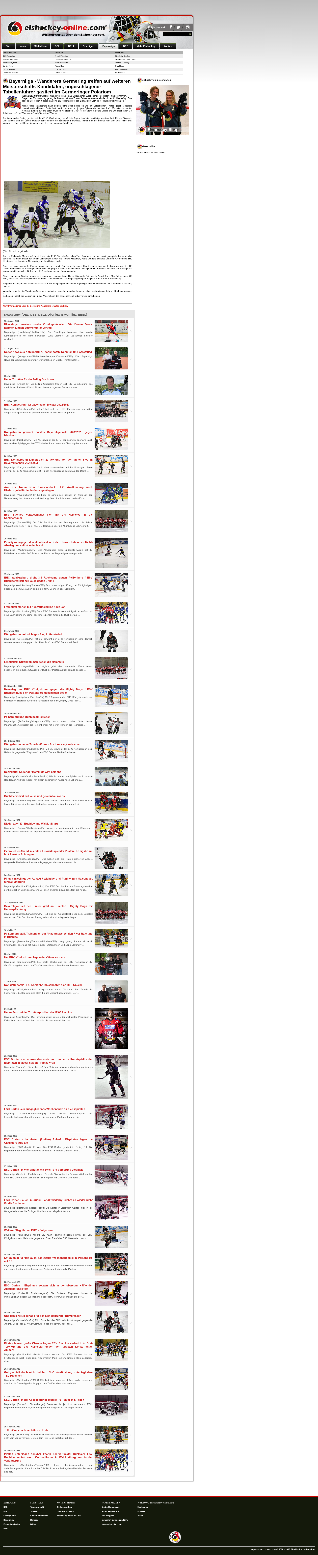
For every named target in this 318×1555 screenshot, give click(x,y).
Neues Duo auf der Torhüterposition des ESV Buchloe (38, 1012)
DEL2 (71, 46)
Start (8, 46)
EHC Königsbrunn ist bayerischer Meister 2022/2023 (37, 404)
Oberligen (88, 46)
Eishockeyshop (64, 1507)
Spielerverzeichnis (39, 1516)
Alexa (140, 1516)
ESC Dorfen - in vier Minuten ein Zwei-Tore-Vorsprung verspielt (43, 1169)
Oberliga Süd (9, 1516)
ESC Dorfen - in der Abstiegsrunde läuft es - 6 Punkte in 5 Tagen (44, 1399)
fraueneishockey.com (112, 1524)
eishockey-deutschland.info (115, 1520)
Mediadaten (142, 1507)
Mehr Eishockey (146, 46)
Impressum (256, 1549)
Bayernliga (108, 46)
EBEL (6, 1528)
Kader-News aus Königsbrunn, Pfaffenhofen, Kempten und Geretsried (48, 352)
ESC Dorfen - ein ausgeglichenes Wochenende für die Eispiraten (44, 1109)
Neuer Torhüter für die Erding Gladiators (29, 379)
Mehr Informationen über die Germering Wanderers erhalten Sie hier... (35, 306)
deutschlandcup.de (111, 1507)
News (23, 46)
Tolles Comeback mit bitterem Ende (26, 1430)
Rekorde (34, 1520)
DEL (57, 46)
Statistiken (40, 46)
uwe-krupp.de (108, 1516)
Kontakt (168, 46)
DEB (125, 46)
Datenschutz (270, 1549)
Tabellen (34, 1511)
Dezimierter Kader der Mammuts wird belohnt (32, 772)
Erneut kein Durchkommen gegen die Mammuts (34, 662)
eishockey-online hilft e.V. (69, 1516)
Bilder (33, 1524)
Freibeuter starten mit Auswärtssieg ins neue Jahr (35, 607)
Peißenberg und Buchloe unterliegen (27, 717)
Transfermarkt (37, 1507)
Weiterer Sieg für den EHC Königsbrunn (29, 1230)
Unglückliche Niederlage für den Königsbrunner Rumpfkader (42, 1315)
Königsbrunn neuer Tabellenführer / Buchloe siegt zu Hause (42, 744)
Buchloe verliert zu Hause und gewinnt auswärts (34, 796)
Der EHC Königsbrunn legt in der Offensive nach (34, 957)
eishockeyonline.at (111, 1511)
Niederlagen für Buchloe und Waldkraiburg (31, 823)
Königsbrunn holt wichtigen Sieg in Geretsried (33, 634)
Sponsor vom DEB (66, 1511)
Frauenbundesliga (11, 1524)
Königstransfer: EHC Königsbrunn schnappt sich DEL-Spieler (43, 985)
